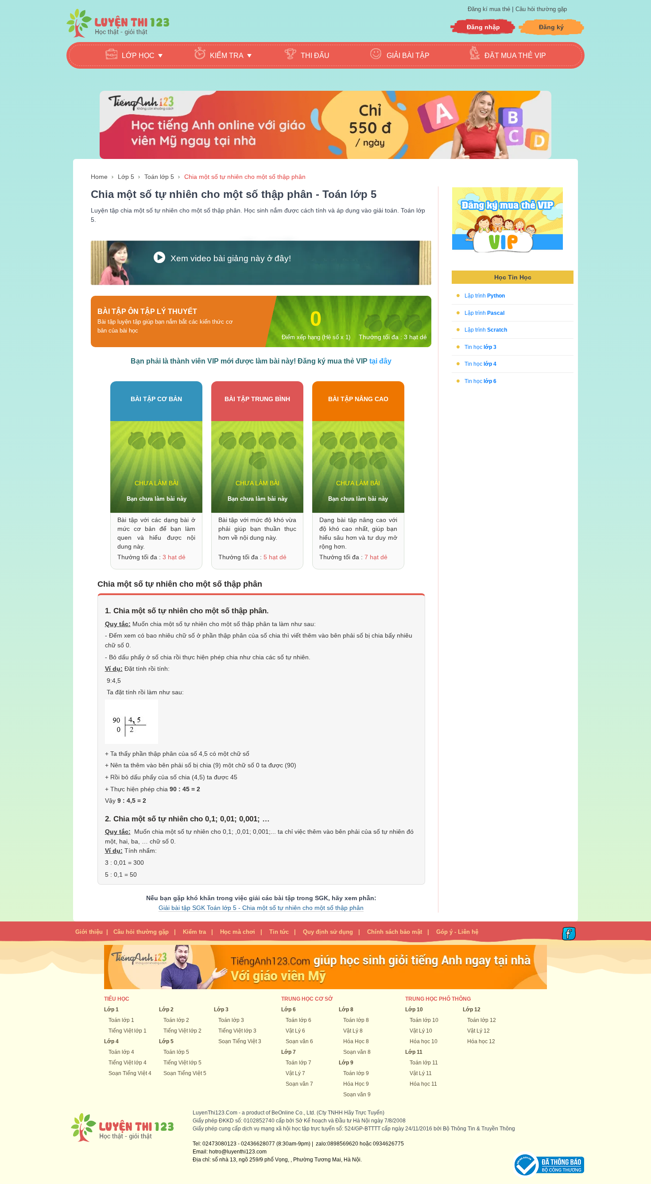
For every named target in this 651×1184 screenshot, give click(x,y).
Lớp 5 (126, 176)
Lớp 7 (288, 1052)
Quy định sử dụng (328, 932)
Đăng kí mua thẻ (490, 9)
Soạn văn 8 (357, 1052)
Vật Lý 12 (478, 1031)
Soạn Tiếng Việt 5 (184, 1073)
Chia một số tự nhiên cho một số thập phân (245, 176)
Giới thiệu (89, 932)
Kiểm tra (194, 932)
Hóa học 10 (424, 1041)
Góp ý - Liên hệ (457, 932)
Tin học (480, 347)
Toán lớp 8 (356, 1020)
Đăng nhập (483, 27)
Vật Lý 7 (295, 1073)
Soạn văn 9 (357, 1094)
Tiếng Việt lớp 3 (237, 1031)
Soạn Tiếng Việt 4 (129, 1073)
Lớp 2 (166, 1009)
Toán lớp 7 (298, 1063)
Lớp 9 (346, 1063)
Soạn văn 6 (299, 1041)
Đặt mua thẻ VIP (515, 55)
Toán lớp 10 (424, 1020)
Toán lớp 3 (231, 1020)
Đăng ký (551, 27)
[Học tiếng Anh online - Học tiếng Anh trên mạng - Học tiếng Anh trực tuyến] (325, 124)
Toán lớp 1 (121, 1020)
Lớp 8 (346, 1009)
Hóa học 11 (423, 1084)
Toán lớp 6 (298, 1020)
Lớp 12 (471, 1009)
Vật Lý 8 (353, 1031)
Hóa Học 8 (356, 1041)
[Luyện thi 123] (117, 23)
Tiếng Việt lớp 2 (182, 1031)
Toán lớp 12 (481, 1020)
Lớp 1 (111, 1009)
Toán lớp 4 (121, 1052)
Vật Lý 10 (421, 1031)
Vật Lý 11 (421, 1073)
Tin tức (279, 932)
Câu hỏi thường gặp (541, 9)
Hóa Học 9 (356, 1084)
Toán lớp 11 (424, 1063)
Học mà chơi (237, 932)
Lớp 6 (288, 1009)
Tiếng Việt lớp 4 (127, 1063)
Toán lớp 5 (159, 176)
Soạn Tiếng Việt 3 (239, 1041)
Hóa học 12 (481, 1041)
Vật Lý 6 (295, 1031)
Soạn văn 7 (299, 1084)
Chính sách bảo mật (394, 932)
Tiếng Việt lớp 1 (127, 1031)
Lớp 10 (414, 1009)
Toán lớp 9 (356, 1073)
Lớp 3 (221, 1009)
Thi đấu (315, 55)
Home (99, 176)
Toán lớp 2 (176, 1020)
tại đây (380, 361)
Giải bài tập (408, 55)
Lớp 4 (111, 1041)
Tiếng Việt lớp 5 (182, 1063)
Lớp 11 (413, 1052)
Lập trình (485, 296)
